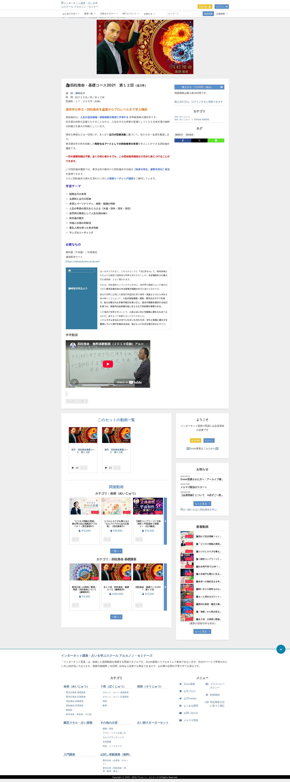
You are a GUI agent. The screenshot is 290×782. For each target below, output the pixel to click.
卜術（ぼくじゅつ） (113, 686)
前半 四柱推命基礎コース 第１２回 (83, 450)
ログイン (220, 6)
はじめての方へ (70, 13)
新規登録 (203, 6)
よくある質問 (191, 705)
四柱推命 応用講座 (75, 705)
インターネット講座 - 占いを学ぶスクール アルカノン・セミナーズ (106, 655)
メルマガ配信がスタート (193, 487)
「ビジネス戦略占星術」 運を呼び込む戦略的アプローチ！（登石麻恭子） (85, 523)
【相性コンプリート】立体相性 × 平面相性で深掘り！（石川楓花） (148, 523)
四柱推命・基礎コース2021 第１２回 (148, 588)
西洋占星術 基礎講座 (76, 692)
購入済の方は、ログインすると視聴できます (198, 101)
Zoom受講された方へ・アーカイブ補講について (206, 479)
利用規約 (215, 694)
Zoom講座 (189, 683)
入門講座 (69, 754)
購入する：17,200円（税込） (197, 87)
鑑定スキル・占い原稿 (78, 722)
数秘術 (69, 710)
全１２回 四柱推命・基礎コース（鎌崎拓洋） (116, 588)
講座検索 (208, 13)
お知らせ (148, 13)
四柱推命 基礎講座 (201, 119)
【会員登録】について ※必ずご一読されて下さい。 (209, 495)
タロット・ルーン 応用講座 (116, 696)
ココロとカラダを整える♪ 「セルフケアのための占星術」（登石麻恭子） (117, 523)
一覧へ (115, 551)
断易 (105, 705)
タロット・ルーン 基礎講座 (116, 692)
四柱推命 (189, 135)
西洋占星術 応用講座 (76, 696)
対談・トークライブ (112, 746)
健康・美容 (108, 728)
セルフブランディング (113, 737)
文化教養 (107, 741)
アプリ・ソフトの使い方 (114, 733)
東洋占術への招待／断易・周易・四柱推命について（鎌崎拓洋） (84, 589)
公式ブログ (190, 691)
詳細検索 (221, 13)
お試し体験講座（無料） (116, 754)
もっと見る (201, 503)
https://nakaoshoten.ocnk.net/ (83, 261)
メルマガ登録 (191, 720)
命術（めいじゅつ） (182, 117)
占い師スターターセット (153, 722)
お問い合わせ (191, 712)
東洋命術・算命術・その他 (78, 714)
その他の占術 (109, 722)
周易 (105, 701)
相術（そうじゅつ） (150, 686)
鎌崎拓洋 (80, 93)
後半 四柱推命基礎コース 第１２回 (116, 450)
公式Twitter (190, 698)
